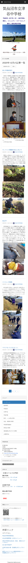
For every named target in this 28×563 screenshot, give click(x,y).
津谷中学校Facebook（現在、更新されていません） (13, 541)
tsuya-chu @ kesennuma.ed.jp (11, 453)
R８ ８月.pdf (14, 477)
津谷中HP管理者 (18, 72)
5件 (14, 66)
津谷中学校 (7, 2)
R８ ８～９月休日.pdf (17, 486)
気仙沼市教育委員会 (8, 536)
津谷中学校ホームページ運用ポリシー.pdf (14, 520)
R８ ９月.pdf (13, 480)
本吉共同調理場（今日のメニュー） (12, 538)
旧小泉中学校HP (7, 545)
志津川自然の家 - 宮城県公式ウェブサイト (13, 548)
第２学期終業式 (7, 70)
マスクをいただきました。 (10, 347)
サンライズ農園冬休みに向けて (12, 150)
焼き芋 (4, 221)
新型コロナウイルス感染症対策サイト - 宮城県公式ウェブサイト (13, 552)
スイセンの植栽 (7, 282)
